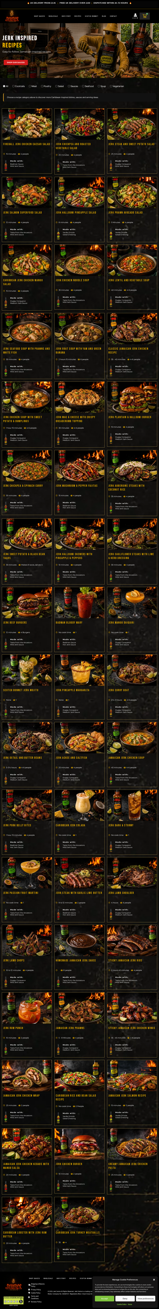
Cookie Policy (122, 1304)
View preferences (146, 1298)
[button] (154, 1279)
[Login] (135, 15)
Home (130, 1304)
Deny (125, 1298)
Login (135, 18)
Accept (104, 1298)
